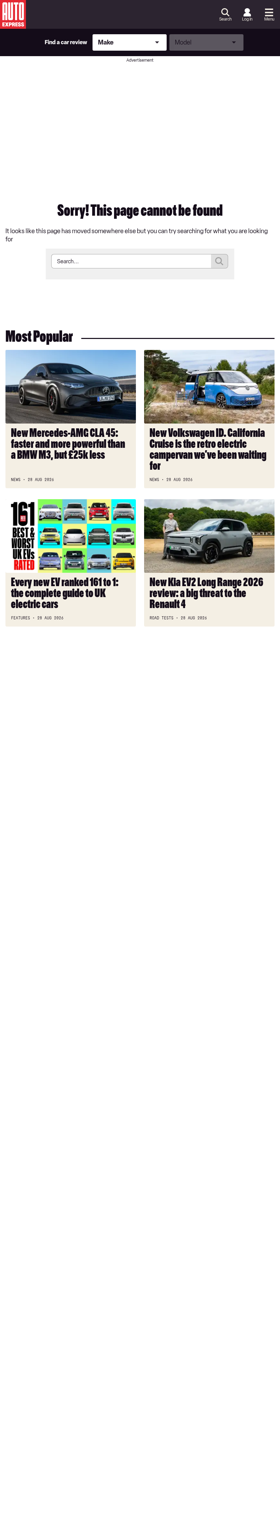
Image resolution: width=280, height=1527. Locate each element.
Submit (219, 261)
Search (225, 19)
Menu (269, 19)
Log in (247, 19)
